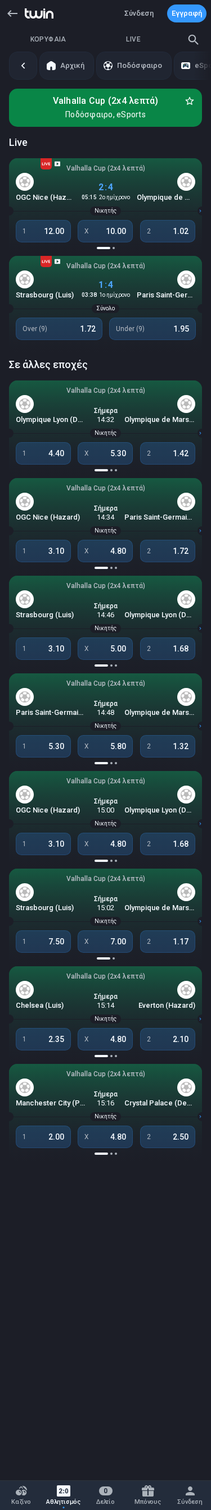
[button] (12, 13)
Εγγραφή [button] (187, 13)
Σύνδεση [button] (139, 13)
